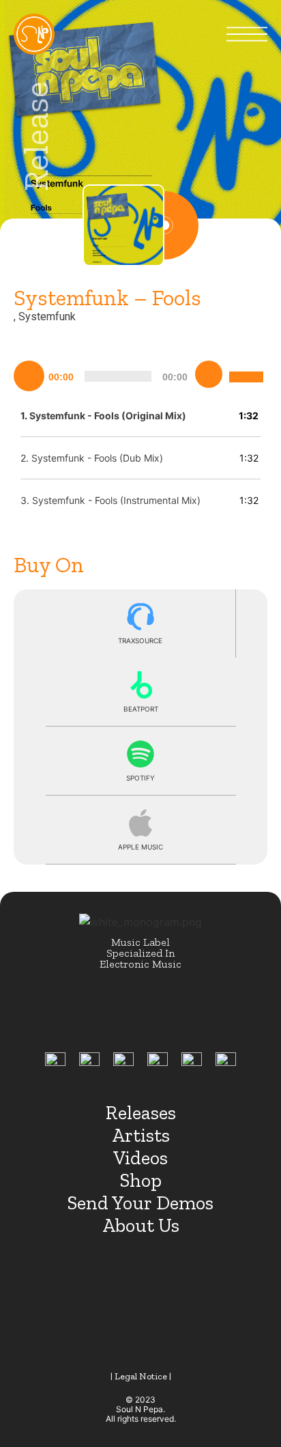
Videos (140, 1158)
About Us (140, 1225)
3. (110, 500)
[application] (140, 374)
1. (103, 415)
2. (91, 458)
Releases (141, 1112)
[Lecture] (29, 376)
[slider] (248, 366)
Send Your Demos (140, 1203)
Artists (141, 1135)
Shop (141, 1180)
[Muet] (209, 374)
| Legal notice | (140, 1376)
